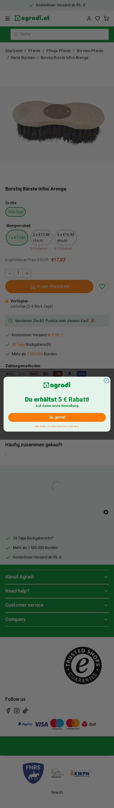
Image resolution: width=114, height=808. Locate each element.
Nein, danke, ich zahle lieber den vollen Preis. (56, 425)
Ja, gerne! (57, 417)
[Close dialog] (106, 380)
